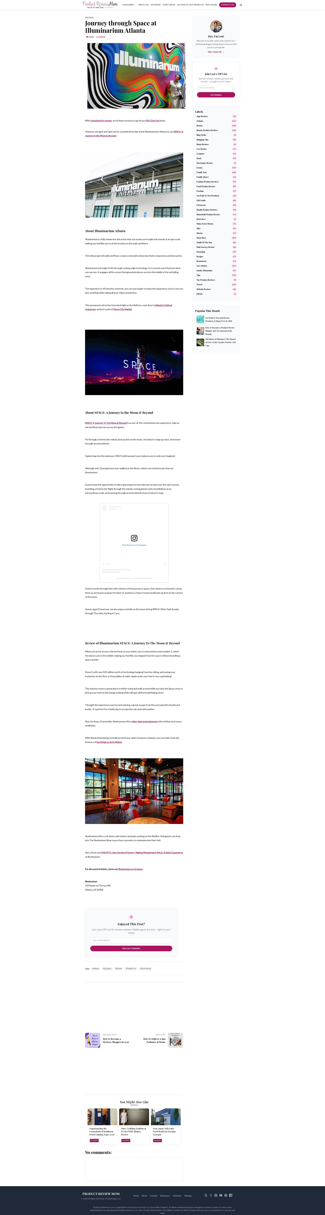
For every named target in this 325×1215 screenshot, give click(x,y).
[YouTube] (221, 1196)
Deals (199, 158)
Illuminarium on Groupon (130, 869)
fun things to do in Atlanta (109, 742)
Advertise (177, 1196)
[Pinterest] (216, 1196)
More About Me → (216, 52)
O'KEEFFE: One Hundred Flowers (117, 852)
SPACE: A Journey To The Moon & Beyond (106, 423)
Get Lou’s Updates (131, 948)
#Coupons (107, 969)
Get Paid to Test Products (208, 196)
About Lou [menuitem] (143, 5)
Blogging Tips (202, 140)
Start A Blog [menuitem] (168, 5)
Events (199, 168)
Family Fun (202, 172)
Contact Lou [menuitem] (227, 5)
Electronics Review (205, 163)
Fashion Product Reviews (207, 182)
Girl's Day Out (152, 120)
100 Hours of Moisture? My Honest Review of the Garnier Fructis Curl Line (220, 342)
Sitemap (188, 1196)
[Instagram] (226, 1196)
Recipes (200, 256)
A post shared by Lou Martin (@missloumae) (134, 578)
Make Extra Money (205, 224)
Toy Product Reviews (206, 280)
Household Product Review (208, 214)
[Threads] (211, 1196)
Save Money (202, 266)
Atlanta (89, 18)
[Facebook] (230, 1196)
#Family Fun (131, 969)
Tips (198, 275)
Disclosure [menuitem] (211, 5)
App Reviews (202, 116)
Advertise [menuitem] (156, 5)
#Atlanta (95, 969)
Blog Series (201, 135)
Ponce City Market (122, 309)
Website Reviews (204, 289)
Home (136, 1196)
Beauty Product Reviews (207, 130)
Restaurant (201, 261)
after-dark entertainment (144, 721)
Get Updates (216, 95)
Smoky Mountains (204, 270)
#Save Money (145, 969)
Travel (199, 284)
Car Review (202, 149)
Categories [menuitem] (128, 5)
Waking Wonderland (145, 852)
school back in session (101, 120)
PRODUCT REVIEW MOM (101, 1194)
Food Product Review (206, 186)
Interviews (201, 219)
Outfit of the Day (204, 242)
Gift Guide (201, 200)
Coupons (200, 154)
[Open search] (241, 5)
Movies (200, 233)
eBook (199, 294)
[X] (206, 1196)
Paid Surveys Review (206, 247)
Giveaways (201, 205)
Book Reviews (203, 144)
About (144, 1196)
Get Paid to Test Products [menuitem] (190, 5)
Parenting (201, 252)
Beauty (200, 125)
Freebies (200, 191)
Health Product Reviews (207, 210)
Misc (199, 228)
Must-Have (201, 238)
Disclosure (165, 1196)
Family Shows (203, 177)
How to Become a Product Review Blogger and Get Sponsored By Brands (220, 331)
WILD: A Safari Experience (170, 852)
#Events (118, 969)
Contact (153, 1196)
